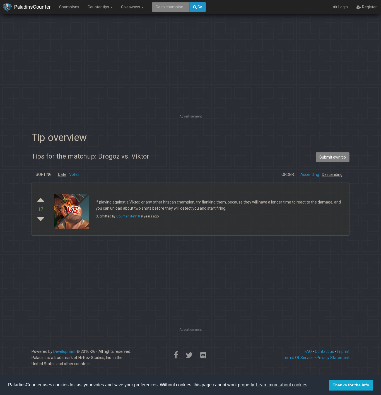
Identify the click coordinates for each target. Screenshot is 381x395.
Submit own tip (332, 157)
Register (369, 7)
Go (199, 7)
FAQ (308, 351)
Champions (69, 7)
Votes (74, 174)
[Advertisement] (190, 74)
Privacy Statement (333, 357)
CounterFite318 (128, 216)
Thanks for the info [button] (351, 385)
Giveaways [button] (131, 7)
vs (72, 209)
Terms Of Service (298, 357)
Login (342, 7)
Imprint (343, 351)
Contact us (324, 351)
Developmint (64, 351)
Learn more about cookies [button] (281, 384)
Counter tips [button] (99, 7)
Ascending (309, 174)
